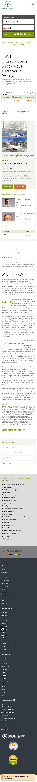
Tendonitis (6, 539)
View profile (7, 186)
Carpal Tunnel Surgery (9, 495)
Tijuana (3, 678)
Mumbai (3, 661)
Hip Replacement (8, 506)
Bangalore (4, 612)
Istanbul (3, 632)
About (3, 600)
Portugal (29, 42)
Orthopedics (19, 42)
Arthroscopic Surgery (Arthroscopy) (13, 484)
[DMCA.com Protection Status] (13, 760)
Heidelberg (4, 681)
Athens (3, 686)
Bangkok (4, 615)
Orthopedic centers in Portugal (11, 453)
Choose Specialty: (8, 17)
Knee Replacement (8, 487)
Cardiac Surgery (8, 707)
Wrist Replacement (8, 522)
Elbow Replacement (9, 497)
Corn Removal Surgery (9, 533)
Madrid (3, 643)
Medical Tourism (8, 42)
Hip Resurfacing (8, 525)
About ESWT (6, 458)
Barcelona (4, 618)
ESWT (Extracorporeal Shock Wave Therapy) (16, 517)
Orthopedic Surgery (9, 718)
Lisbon (3, 692)
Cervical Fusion (7, 514)
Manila (3, 646)
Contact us (4, 603)
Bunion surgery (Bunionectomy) (12, 530)
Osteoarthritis (7, 536)
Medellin (3, 649)
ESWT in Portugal (18, 44)
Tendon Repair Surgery (9, 519)
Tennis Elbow (7, 503)
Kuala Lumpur (5, 641)
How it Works (5, 578)
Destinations (5, 583)
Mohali (3, 684)
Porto (3, 689)
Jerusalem (4, 635)
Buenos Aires (5, 621)
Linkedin (5, 729)
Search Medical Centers (20, 34)
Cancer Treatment (8, 704)
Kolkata (3, 638)
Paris (2, 695)
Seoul (3, 672)
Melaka (3, 658)
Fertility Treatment (8, 712)
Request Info (19, 186)
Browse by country (7, 463)
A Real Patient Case (7, 580)
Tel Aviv (3, 675)
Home (3, 569)
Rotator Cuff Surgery (9, 528)
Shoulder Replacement (9, 500)
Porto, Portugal (7, 168)
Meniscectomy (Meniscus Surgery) (13, 508)
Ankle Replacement (9, 511)
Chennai (3, 623)
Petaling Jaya (5, 666)
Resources (4, 589)
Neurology (6, 715)
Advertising (4, 572)
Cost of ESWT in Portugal (9, 448)
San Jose (4, 669)
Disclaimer (4, 598)
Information (4, 586)
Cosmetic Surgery (8, 709)
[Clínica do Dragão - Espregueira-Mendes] (14, 137)
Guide (3, 575)
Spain (19, 554)
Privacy (3, 592)
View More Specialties (7, 721)
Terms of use (5, 595)
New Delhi (4, 664)
